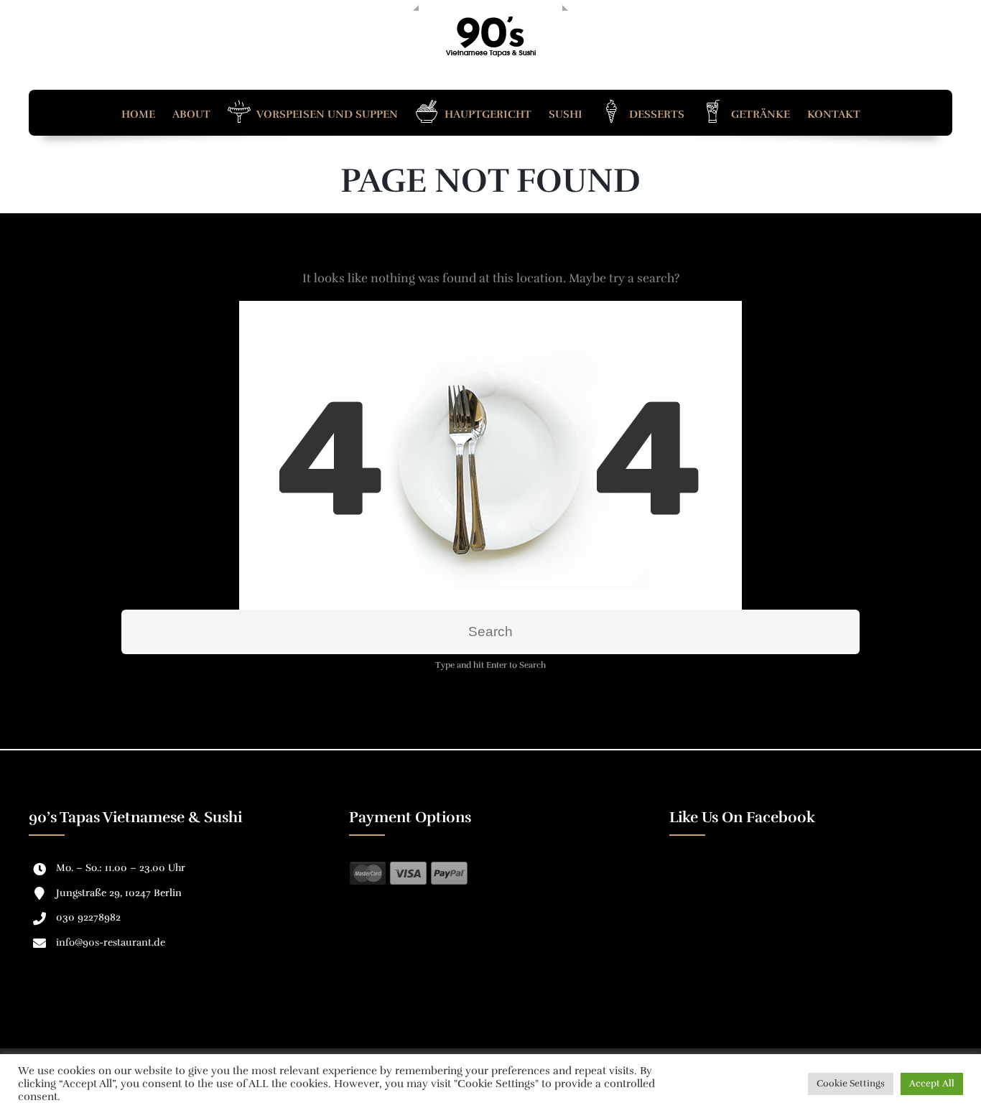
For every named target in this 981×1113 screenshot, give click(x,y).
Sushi (565, 114)
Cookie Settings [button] (851, 1083)
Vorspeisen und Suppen (326, 114)
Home (138, 114)
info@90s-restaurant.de (110, 942)
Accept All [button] (931, 1083)
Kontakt (833, 114)
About (191, 114)
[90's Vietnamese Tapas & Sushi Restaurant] (490, 36)
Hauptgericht (486, 114)
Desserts (655, 114)
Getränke (759, 114)
